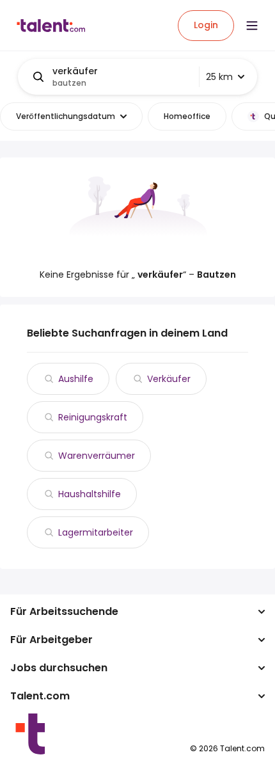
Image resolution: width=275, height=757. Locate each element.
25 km (219, 76)
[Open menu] (252, 25)
